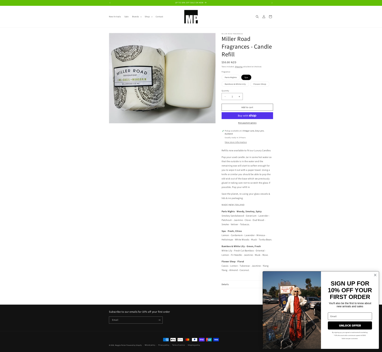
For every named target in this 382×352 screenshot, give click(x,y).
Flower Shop (261, 85)
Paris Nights (232, 78)
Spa (246, 77)
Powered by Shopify (134, 345)
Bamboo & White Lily (237, 85)
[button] (136, 16)
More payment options (247, 123)
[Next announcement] (272, 3)
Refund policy (150, 345)
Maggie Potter (120, 345)
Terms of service (178, 345)
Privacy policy (163, 345)
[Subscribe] (159, 320)
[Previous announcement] (110, 3)
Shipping (238, 66)
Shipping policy (194, 345)
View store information (236, 142)
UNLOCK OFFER (350, 325)
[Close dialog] (375, 275)
